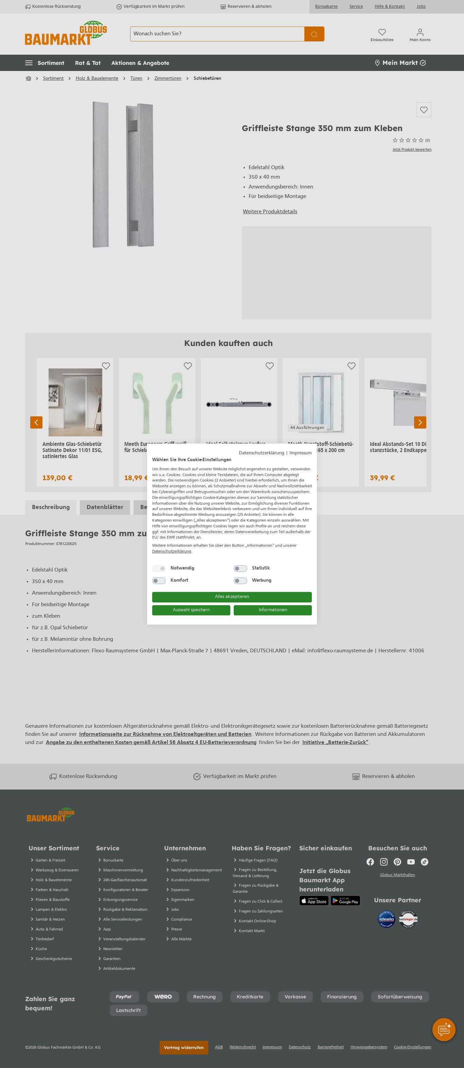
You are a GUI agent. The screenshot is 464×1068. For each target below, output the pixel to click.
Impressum (300, 453)
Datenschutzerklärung (261, 453)
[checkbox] (159, 568)
